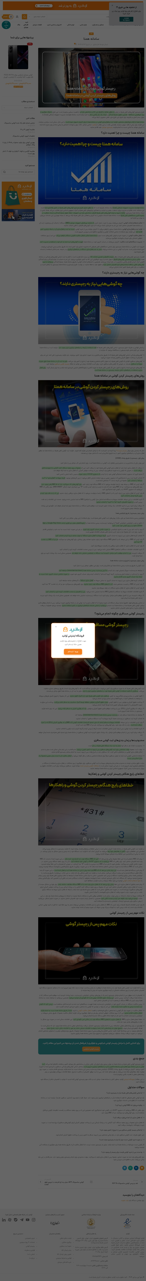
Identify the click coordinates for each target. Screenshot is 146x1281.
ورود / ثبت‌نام (73, 651)
